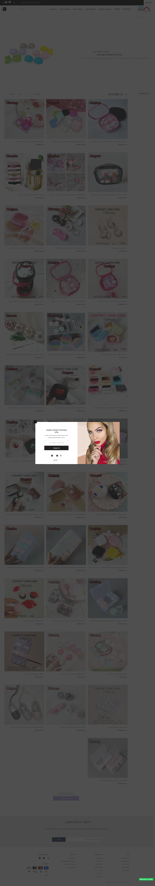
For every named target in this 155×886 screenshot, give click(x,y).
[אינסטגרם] (57, 456)
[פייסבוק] (61, 456)
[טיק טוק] (52, 456)
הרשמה (56, 448)
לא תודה (55, 460)
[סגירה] (35, 422)
